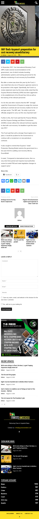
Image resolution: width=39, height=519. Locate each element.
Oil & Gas (4, 500)
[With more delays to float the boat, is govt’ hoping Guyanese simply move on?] (7, 234)
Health (3, 503)
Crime (3, 490)
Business (4, 493)
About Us (19, 513)
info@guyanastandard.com (23, 427)
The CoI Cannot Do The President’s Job (13, 398)
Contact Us (29, 513)
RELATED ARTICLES (11, 226)
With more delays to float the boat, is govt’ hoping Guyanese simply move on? (6, 243)
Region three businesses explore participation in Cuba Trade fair (30, 201)
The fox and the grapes (19, 241)
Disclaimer (10, 513)
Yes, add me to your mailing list (12, 304)
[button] (35, 3)
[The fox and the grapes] (19, 234)
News (3, 484)
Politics (3, 487)
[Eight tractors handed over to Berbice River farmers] (32, 234)
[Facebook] (19, 432)
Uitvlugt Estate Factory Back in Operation (8, 201)
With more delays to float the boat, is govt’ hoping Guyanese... (24, 447)
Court (3, 497)
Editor (4, 55)
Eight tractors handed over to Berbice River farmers (31, 242)
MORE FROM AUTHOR (26, 226)
